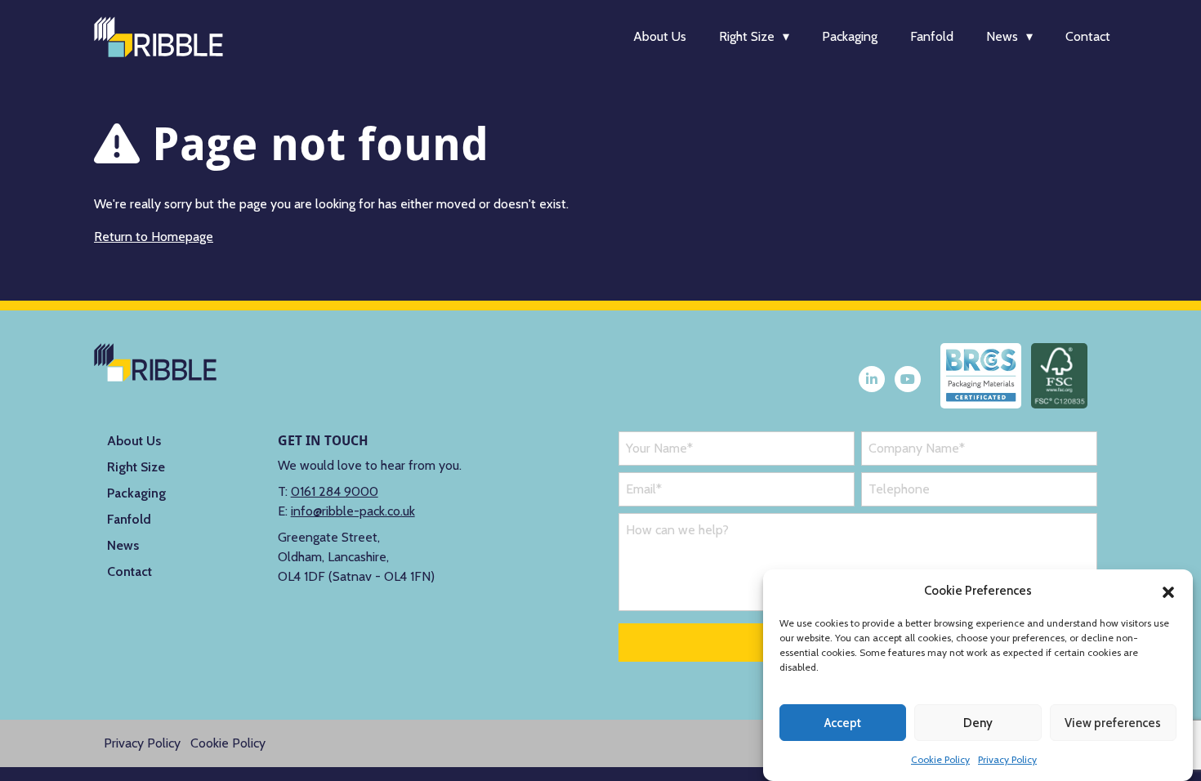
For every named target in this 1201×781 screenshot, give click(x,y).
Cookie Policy (940, 759)
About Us (659, 36)
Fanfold (931, 36)
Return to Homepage (153, 236)
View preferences (1113, 723)
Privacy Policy (1007, 759)
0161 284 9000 (334, 491)
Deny (978, 723)
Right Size (747, 36)
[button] (1168, 590)
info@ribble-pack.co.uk (353, 511)
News (1002, 36)
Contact (1087, 36)
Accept (842, 723)
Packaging (849, 36)
